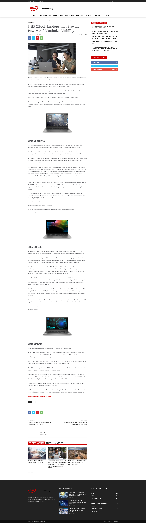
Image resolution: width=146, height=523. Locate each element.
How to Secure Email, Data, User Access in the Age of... (77, 502)
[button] (113, 15)
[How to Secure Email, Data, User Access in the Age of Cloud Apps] (63, 503)
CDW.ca (104, 521)
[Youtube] (117, 1)
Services (110, 521)
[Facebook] (108, 1)
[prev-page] (29, 471)
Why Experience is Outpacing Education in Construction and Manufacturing (104, 37)
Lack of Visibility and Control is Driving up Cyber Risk (39, 423)
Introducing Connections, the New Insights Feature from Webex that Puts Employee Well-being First (57, 464)
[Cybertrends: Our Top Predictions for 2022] (37, 453)
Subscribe (114, 69)
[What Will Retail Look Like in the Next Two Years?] (63, 511)
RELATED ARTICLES (36, 443)
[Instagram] (110, 1)
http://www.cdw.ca (43, 434)
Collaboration (35, 20)
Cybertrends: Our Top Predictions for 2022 (104, 42)
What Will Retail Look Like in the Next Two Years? (77, 510)
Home (29, 20)
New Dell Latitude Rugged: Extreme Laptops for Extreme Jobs (77, 462)
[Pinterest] (37, 38)
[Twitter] (112, 1)
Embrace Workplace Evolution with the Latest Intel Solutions (105, 32)
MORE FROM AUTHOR (54, 443)
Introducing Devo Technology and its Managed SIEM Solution (104, 27)
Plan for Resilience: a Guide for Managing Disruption (75, 423)
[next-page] (32, 471)
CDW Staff (31, 34)
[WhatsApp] (41, 38)
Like (116, 62)
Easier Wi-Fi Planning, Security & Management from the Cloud (77, 494)
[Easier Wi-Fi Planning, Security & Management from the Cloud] (63, 495)
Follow (115, 66)
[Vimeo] (115, 1)
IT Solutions (115, 521)
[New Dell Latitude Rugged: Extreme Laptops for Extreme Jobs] (77, 453)
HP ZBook (38, 402)
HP (33, 402)
